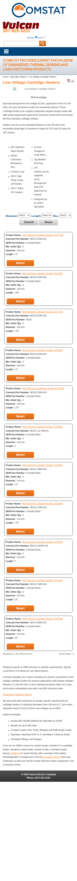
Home (5, 77)
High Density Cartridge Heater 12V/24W (42, 619)
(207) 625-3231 (42, 778)
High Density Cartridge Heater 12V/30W (42, 350)
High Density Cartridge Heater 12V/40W (42, 427)
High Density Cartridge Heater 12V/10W (42, 273)
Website (30, 38)
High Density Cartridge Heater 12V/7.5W (42, 235)
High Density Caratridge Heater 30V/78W (43, 388)
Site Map (38, 783)
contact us (15, 753)
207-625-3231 (16, 30)
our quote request (52, 757)
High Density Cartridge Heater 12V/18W (42, 503)
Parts (40, 38)
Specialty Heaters (18, 77)
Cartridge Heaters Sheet (17, 694)
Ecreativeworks (45, 787)
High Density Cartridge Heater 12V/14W (42, 580)
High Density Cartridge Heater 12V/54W (42, 542)
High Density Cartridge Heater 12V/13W (42, 312)
